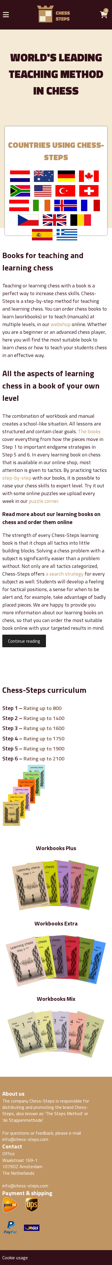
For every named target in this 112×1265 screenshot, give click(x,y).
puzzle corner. (44, 501)
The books (89, 431)
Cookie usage (15, 1257)
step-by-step (16, 478)
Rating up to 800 (42, 708)
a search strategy (65, 574)
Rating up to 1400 (44, 718)
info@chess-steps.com (25, 1139)
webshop (61, 324)
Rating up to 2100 (44, 758)
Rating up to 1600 (44, 728)
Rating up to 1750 (44, 738)
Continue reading (24, 641)
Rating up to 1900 (44, 748)
